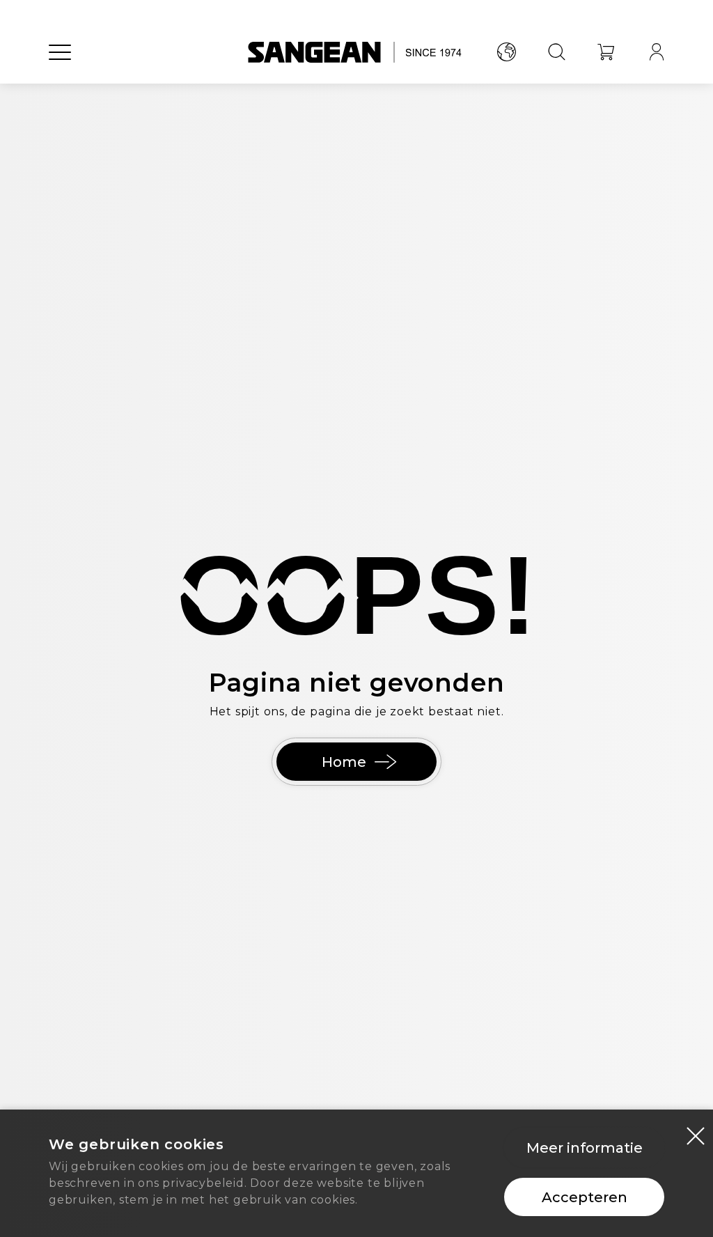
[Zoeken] (556, 52)
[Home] (356, 52)
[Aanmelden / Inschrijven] (656, 52)
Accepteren (584, 1197)
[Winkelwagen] (606, 52)
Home (344, 762)
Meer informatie (584, 1147)
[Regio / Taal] (506, 52)
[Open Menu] (60, 52)
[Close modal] (695, 1135)
